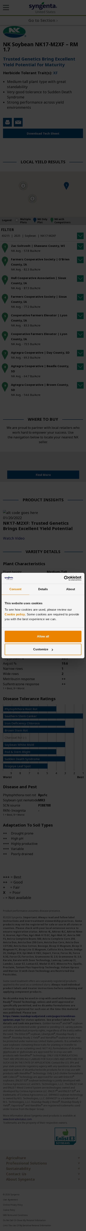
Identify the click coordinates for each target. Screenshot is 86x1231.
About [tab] (70, 589)
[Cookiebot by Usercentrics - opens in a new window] (63, 578)
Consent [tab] (15, 589)
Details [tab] (43, 589)
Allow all (43, 636)
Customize (40, 649)
